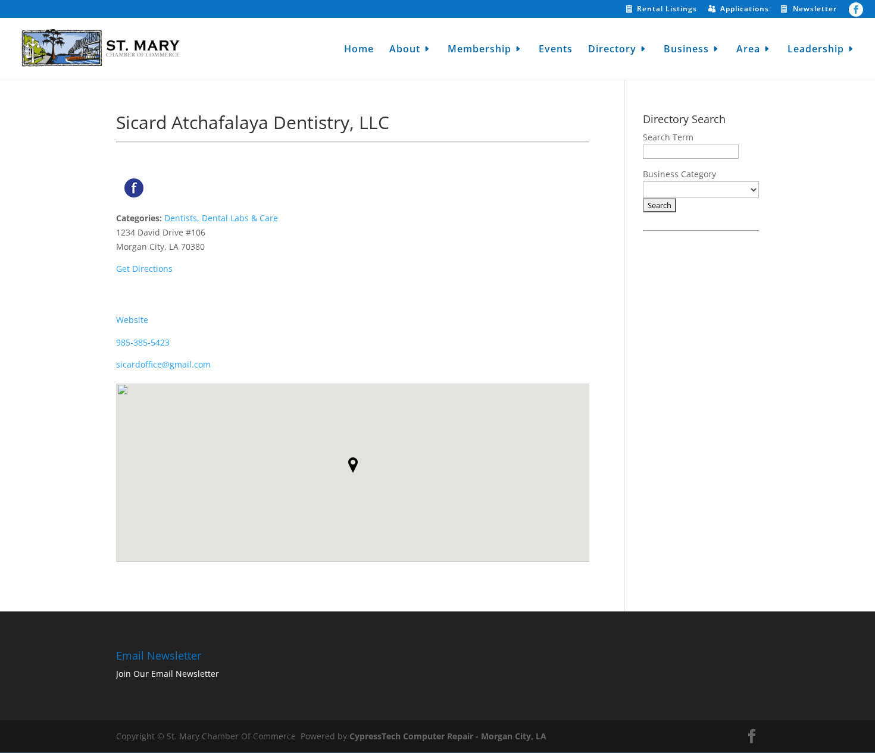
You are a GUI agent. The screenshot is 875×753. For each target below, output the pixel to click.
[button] (353, 465)
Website (132, 319)
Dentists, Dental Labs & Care (221, 218)
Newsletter (815, 9)
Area (748, 50)
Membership (479, 50)
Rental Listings (667, 9)
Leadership (816, 50)
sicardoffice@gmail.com (163, 364)
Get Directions (144, 268)
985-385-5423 (143, 342)
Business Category (679, 174)
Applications (744, 9)
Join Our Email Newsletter (167, 673)
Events (556, 50)
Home (359, 50)
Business (686, 50)
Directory (612, 50)
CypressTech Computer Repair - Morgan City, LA (447, 736)
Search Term (668, 137)
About (404, 50)
